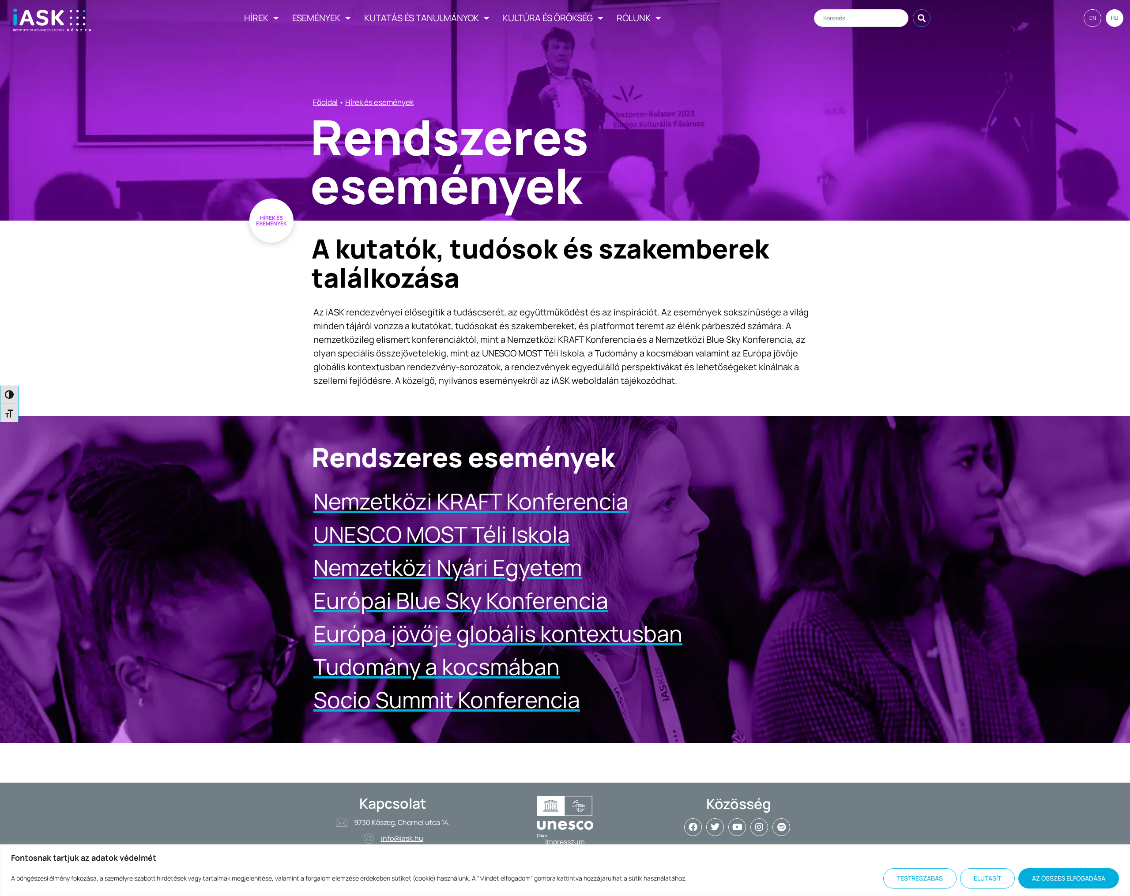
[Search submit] (921, 18)
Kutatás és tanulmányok (421, 18)
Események (316, 18)
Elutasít (987, 878)
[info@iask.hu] (368, 838)
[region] (565, 870)
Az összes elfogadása (1068, 878)
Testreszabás (920, 878)
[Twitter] (715, 827)
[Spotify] (781, 827)
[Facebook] (693, 827)
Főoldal (325, 102)
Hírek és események (379, 102)
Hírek (256, 18)
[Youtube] (737, 827)
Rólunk (634, 18)
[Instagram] (759, 827)
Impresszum (565, 842)
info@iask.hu (402, 838)
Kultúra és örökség (548, 18)
